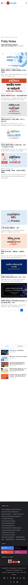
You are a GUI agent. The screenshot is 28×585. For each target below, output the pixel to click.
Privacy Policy (23, 572)
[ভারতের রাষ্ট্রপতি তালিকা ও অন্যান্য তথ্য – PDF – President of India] (14, 134)
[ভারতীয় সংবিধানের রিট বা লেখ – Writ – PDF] (14, 266)
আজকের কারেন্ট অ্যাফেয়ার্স (20, 537)
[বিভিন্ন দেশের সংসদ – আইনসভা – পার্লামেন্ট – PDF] (14, 241)
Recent (7, 346)
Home (3, 37)
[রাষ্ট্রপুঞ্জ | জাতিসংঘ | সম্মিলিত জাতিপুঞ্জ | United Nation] (14, 59)
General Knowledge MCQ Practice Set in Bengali (11, 530)
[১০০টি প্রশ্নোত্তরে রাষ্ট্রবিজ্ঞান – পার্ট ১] (14, 217)
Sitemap (9, 572)
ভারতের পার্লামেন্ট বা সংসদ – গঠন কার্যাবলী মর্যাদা (14, 96)
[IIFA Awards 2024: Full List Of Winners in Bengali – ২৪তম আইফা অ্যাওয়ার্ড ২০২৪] (4, 376)
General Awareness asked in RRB (8, 523)
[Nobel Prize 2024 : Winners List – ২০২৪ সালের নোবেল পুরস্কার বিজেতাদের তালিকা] (4, 370)
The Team (17, 572)
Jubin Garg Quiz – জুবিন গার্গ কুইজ (17, 350)
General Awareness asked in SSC (8, 525)
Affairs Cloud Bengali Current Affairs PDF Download (11, 509)
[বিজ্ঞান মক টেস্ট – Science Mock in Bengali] (4, 358)
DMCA (12, 572)
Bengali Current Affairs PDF (18, 514)
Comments (20, 346)
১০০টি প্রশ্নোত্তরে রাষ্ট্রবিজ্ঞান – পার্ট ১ (10, 228)
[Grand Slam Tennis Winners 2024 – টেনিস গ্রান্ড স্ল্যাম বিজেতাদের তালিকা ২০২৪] (4, 364)
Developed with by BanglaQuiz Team (14, 570)
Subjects (7, 37)
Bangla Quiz (4, 68)
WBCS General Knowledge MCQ (8, 537)
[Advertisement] (14, 21)
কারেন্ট (3, 539)
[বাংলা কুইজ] (11, 3)
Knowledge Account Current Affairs (8, 532)
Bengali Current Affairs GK (6, 514)
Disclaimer (14, 574)
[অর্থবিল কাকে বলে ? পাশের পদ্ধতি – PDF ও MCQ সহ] (14, 109)
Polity (10, 37)
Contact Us (4, 572)
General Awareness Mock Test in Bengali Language (11, 527)
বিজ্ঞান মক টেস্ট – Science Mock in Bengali (18, 356)
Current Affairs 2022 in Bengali (7, 518)
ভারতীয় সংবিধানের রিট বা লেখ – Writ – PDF (13, 277)
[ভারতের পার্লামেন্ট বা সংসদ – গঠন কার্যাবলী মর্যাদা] (14, 85)
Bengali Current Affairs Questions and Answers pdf (11, 516)
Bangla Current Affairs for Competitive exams (10, 511)
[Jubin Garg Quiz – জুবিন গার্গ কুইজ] (4, 352)
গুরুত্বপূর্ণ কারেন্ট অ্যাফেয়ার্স (10, 539)
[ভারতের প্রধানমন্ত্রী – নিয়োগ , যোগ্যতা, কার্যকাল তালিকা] (14, 160)
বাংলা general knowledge (20, 539)
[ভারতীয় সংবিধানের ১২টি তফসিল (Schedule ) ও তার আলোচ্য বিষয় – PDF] (14, 290)
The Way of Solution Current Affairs (8, 534)
